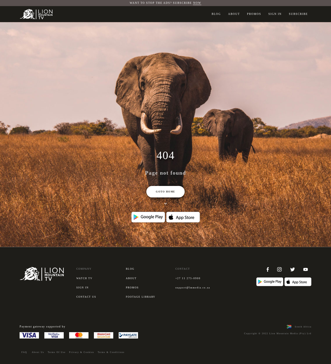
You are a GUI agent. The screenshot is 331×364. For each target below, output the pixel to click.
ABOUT (234, 14)
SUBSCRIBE (298, 14)
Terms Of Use (57, 352)
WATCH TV (84, 278)
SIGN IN (275, 14)
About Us (38, 352)
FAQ (24, 352)
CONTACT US (86, 296)
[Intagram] (280, 269)
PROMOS (254, 14)
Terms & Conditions (111, 352)
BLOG (216, 14)
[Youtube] (305, 269)
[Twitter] (293, 269)
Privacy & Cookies (81, 352)
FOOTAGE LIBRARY (140, 296)
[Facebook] (268, 269)
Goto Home (165, 191)
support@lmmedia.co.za (192, 287)
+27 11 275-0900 (188, 278)
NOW (197, 3)
